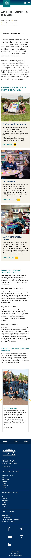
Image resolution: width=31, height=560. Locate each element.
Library (4, 502)
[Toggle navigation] (29, 3)
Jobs (3, 477)
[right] (30, 400)
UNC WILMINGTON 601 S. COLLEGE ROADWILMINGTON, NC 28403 (9, 461)
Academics (9, 20)
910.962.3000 (6, 466)
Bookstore (5, 500)
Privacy (4, 483)
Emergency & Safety (7, 475)
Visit (16, 441)
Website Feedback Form (15, 555)
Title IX (4, 487)
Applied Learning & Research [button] (11, 33)
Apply (5, 441)
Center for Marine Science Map (11, 519)
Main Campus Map (7, 515)
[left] (1, 400)
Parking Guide (6, 517)
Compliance (5, 481)
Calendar (4, 498)
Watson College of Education (9, 22)
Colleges (15, 20)
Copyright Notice (15, 553)
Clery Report (5, 485)
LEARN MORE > (8, 428)
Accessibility (5, 479)
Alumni (4, 504)
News (3, 496)
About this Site (15, 551)
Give (26, 441)
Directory (4, 506)
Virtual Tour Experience (8, 521)
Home (2, 20)
